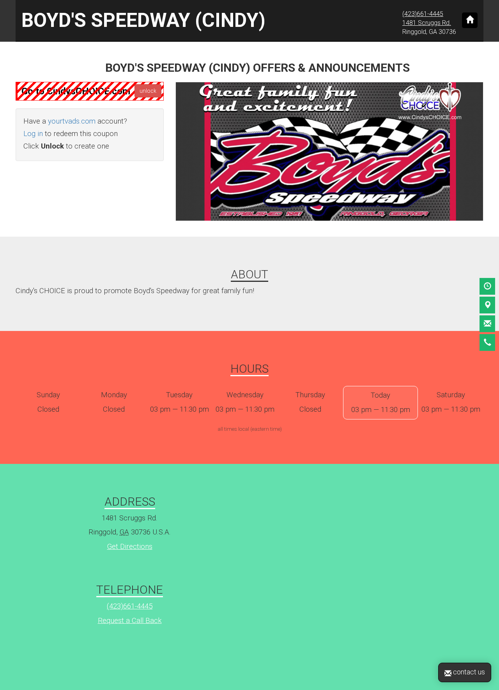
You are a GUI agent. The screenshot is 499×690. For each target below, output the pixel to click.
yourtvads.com (72, 121)
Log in (33, 133)
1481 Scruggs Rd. (426, 23)
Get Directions (129, 546)
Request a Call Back (130, 620)
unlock (148, 91)
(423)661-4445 (422, 14)
